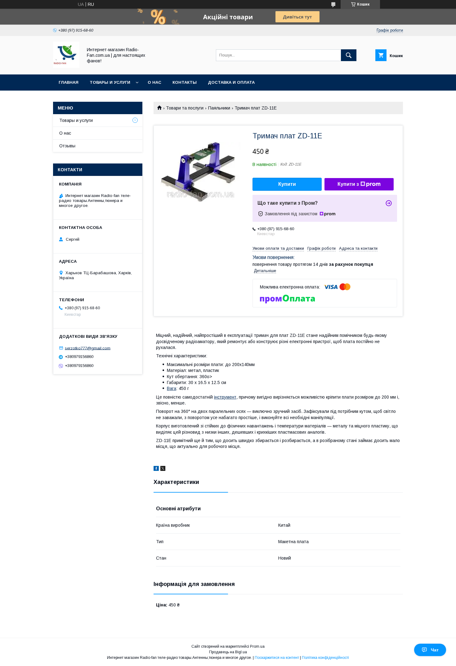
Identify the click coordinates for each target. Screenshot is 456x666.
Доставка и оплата (231, 82)
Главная (68, 82)
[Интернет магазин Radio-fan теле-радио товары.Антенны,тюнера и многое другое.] (66, 66)
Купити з (348, 184)
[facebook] (156, 469)
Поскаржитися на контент (277, 657)
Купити (287, 184)
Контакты (184, 82)
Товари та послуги (184, 107)
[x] (162, 469)
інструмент (225, 397)
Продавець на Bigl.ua (228, 652)
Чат (435, 649)
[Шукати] (348, 55)
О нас (154, 82)
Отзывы (67, 145)
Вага (171, 388)
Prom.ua (257, 646)
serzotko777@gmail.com (87, 348)
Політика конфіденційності (325, 657)
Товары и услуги (110, 82)
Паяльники (219, 107)
